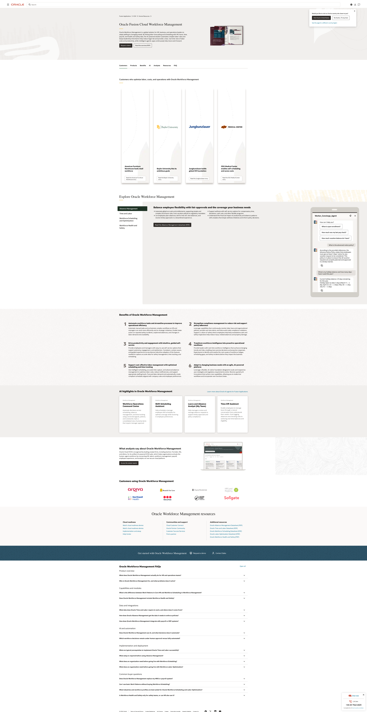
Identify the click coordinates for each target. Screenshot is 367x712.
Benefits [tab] (143, 65)
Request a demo (126, 45)
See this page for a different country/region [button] (324, 23)
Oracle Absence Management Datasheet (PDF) (226, 525)
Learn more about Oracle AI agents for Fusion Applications (227, 392)
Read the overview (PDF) (142, 45)
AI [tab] (150, 65)
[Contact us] (359, 4)
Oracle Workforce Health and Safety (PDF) (224, 537)
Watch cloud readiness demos (133, 525)
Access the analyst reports (129, 463)
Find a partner (171, 534)
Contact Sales (221, 553)
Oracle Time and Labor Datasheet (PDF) (224, 528)
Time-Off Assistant (230, 404)
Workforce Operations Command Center (133, 405)
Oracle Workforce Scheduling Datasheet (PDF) (226, 531)
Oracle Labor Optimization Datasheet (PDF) (225, 534)
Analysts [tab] (157, 65)
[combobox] (183, 4)
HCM (134, 16)
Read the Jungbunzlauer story (199, 178)
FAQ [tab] (175, 65)
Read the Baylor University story (166, 178)
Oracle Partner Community (175, 528)
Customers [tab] (123, 65)
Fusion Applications (125, 16)
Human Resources (144, 16)
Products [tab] (133, 65)
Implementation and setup (132, 531)
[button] (8, 4)
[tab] (132, 208)
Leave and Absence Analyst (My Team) (197, 405)
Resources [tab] (167, 65)
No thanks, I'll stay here (341, 18)
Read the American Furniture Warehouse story (134, 178)
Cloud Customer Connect (175, 525)
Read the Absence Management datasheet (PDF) (172, 225)
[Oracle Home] (17, 4)
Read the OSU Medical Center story (231, 178)
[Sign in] (355, 4)
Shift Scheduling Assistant (163, 405)
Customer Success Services (175, 531)
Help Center (127, 534)
